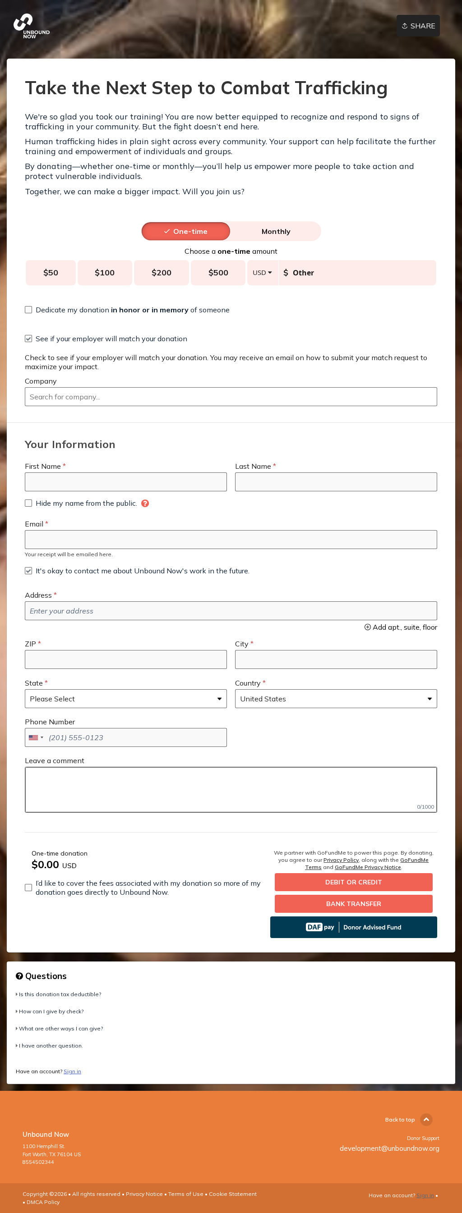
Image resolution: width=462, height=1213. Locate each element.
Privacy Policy (341, 859)
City (242, 643)
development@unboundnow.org (389, 1148)
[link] (32, 26)
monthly (276, 231)
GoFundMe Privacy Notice (368, 867)
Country (248, 682)
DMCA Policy (43, 1202)
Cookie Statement (233, 1193)
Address (38, 595)
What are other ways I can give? (61, 1028)
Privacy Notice (144, 1193)
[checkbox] (127, 310)
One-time (190, 231)
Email (34, 523)
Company (41, 380)
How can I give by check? (51, 1011)
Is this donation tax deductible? (60, 994)
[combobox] (231, 396)
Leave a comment (54, 760)
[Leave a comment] (231, 789)
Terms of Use (185, 1193)
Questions (45, 975)
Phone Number (50, 721)
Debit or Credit (353, 882)
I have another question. (51, 1045)
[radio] (190, 231)
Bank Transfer (353, 904)
